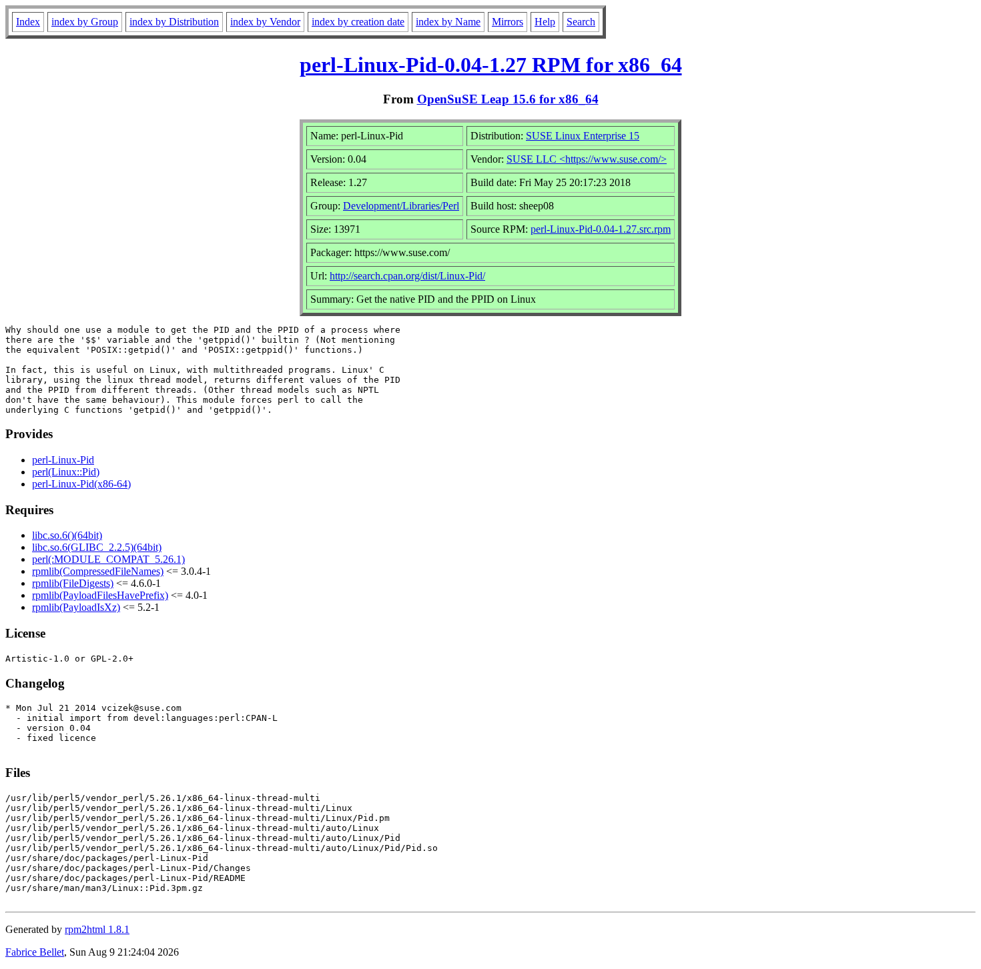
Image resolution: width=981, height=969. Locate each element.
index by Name (448, 21)
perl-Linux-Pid (63, 459)
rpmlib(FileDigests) (72, 583)
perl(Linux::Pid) (65, 471)
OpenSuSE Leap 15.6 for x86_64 (508, 99)
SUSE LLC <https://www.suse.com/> (587, 159)
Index (28, 21)
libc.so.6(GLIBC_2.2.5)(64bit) (96, 547)
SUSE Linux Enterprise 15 (582, 135)
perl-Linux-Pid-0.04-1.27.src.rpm (601, 229)
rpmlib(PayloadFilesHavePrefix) (100, 595)
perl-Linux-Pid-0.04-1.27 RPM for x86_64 (491, 65)
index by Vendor (265, 21)
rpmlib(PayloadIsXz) (76, 607)
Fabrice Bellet (34, 952)
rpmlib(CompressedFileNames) (98, 571)
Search (581, 21)
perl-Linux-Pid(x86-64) (81, 484)
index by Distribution (174, 21)
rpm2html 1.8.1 (97, 929)
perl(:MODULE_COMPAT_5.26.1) (108, 559)
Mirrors (507, 21)
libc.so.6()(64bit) (67, 535)
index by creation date (358, 21)
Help (545, 21)
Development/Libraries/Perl (401, 205)
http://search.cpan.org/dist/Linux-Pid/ (407, 275)
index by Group (84, 21)
